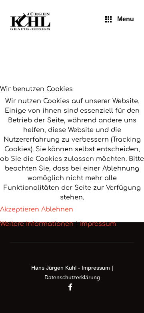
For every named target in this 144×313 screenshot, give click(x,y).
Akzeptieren (19, 209)
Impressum (98, 224)
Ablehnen (57, 209)
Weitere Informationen (37, 224)
